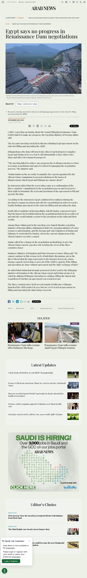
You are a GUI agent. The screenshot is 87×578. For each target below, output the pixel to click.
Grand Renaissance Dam (66, 308)
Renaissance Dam (46, 308)
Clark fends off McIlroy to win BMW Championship (30, 372)
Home (8, 24)
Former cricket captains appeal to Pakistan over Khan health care (35, 405)
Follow (75, 126)
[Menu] (3, 2)
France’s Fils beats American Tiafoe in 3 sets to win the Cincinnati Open (37, 384)
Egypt (32, 308)
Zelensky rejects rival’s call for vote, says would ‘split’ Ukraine (35, 414)
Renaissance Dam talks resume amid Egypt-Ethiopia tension (61, 346)
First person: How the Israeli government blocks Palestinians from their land (35, 516)
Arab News (13, 2)
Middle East (20, 308)
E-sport (21, 18)
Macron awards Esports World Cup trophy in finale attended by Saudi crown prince (54, 18)
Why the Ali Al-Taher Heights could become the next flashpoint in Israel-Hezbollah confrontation (36, 544)
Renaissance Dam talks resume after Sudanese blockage (24, 346)
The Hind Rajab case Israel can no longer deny (29, 529)
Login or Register (11, 561)
